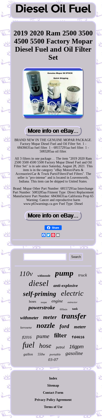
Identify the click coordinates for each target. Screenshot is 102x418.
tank (75, 308)
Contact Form (53, 392)
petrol (60, 347)
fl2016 (27, 337)
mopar (44, 302)
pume (42, 336)
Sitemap (53, 385)
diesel (39, 283)
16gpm (76, 346)
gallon (28, 354)
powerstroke (41, 307)
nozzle (46, 325)
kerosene (26, 327)
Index (53, 378)
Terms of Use (53, 407)
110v (26, 273)
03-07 (53, 359)
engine (57, 301)
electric (72, 293)
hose (45, 345)
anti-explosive (65, 285)
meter (50, 317)
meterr (80, 326)
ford (64, 326)
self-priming (39, 293)
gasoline (74, 353)
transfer (73, 316)
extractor (72, 302)
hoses (32, 301)
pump (64, 273)
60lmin (63, 309)
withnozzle (43, 275)
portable (55, 354)
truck (82, 275)
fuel (28, 344)
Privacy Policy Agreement (53, 400)
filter (60, 334)
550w (41, 354)
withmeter (29, 317)
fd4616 (78, 337)
